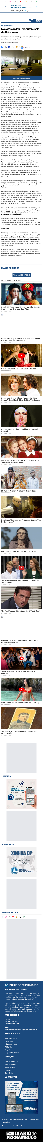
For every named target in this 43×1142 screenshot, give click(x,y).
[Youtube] (20, 1)
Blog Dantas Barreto (12, 1053)
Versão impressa (10, 1064)
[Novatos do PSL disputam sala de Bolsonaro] (2, 47)
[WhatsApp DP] (37, 1)
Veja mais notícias (21, 275)
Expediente (9, 1073)
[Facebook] (5, 1)
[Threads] (26, 1)
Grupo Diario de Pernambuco (17, 1120)
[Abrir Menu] (5, 6)
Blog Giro (8, 1050)
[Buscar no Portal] (35, 6)
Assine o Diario (10, 1067)
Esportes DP (9, 1041)
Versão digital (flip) (11, 1061)
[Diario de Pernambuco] (21, 6)
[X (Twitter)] (15, 1)
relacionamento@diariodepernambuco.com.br (21, 1030)
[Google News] (31, 1)
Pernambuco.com (11, 1038)
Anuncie (7, 1070)
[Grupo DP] (21, 1135)
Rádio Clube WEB (11, 1044)
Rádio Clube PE (10, 1047)
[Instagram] (10, 1)
